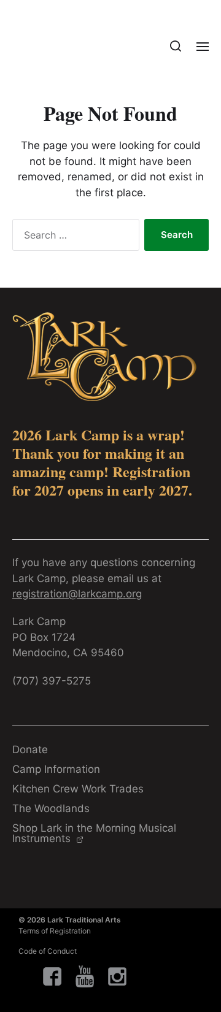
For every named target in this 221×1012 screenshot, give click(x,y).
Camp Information (56, 769)
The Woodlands (51, 808)
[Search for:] (73, 237)
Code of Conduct (47, 951)
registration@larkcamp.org (77, 594)
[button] (176, 46)
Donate (30, 749)
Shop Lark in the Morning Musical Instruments (94, 833)
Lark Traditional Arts (84, 919)
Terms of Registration (54, 930)
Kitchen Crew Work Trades (78, 789)
